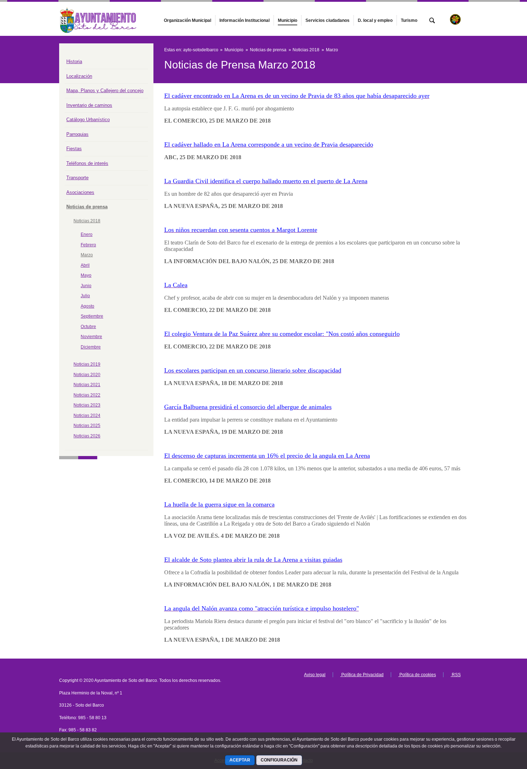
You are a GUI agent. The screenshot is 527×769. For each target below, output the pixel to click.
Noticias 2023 (86, 405)
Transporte (77, 177)
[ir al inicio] (498, 726)
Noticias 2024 (86, 415)
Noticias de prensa (87, 206)
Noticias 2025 (86, 425)
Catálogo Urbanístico (88, 119)
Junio (86, 285)
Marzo (87, 254)
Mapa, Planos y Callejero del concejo (104, 90)
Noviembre (91, 336)
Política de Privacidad (362, 674)
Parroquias (77, 134)
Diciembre (91, 347)
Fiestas (74, 148)
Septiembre (92, 316)
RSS (456, 674)
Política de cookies (417, 674)
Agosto (87, 306)
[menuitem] (187, 20)
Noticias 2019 (86, 364)
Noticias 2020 (86, 374)
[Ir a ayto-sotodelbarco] (98, 19)
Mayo (86, 275)
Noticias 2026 (86, 435)
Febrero (88, 244)
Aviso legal (315, 674)
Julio (85, 295)
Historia (74, 61)
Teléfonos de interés (87, 163)
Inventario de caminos (89, 105)
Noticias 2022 (86, 395)
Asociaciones (80, 192)
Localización (79, 76)
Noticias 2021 (86, 384)
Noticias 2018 (86, 220)
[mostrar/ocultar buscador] (432, 21)
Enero (86, 234)
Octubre (88, 326)
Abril (85, 265)
